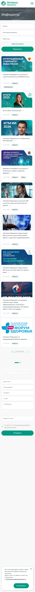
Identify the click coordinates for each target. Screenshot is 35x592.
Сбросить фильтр (17, 44)
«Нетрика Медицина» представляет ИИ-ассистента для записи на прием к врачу (16, 270)
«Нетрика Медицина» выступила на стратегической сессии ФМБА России (16, 76)
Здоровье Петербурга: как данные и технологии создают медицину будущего (15, 171)
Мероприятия (8, 87)
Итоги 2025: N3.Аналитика (12, 110)
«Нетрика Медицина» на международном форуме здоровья (15, 338)
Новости (15, 83)
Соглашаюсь (21, 586)
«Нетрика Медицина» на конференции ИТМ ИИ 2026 (16, 139)
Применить (17, 49)
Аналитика (6, 39)
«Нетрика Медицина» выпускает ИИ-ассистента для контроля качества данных (16, 203)
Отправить (17, 433)
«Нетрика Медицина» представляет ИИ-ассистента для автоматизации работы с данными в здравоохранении (16, 235)
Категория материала (10, 32)
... (25, 352)
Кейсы (23, 177)
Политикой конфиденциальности (16, 579)
